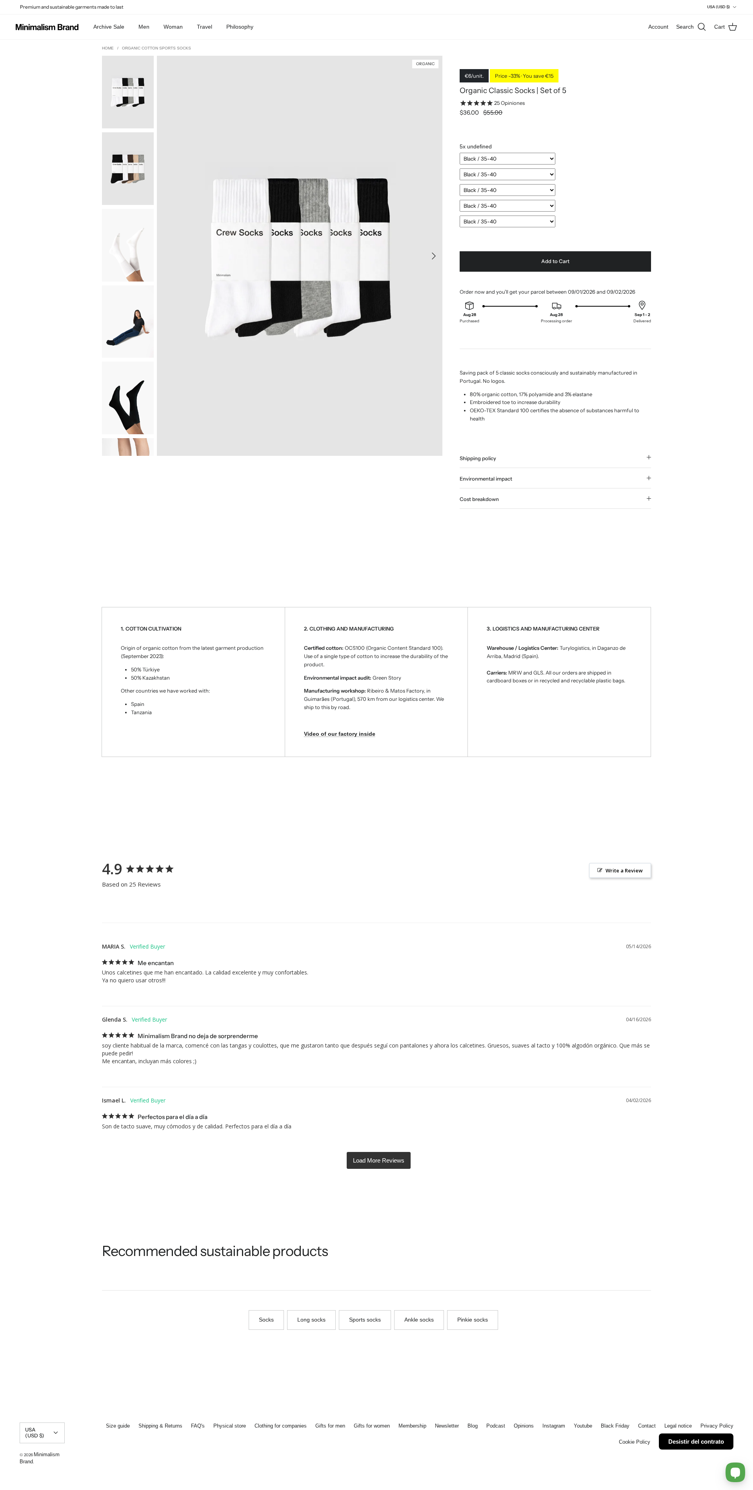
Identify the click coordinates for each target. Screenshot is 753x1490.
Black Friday (615, 1426)
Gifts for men (330, 1426)
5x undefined (476, 146)
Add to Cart (555, 261)
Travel (204, 27)
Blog (472, 1426)
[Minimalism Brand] (47, 27)
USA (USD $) (718, 6)
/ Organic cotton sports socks (154, 48)
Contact (647, 1426)
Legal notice (678, 1426)
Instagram (553, 1426)
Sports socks (365, 1319)
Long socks (311, 1319)
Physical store (229, 1426)
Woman (173, 27)
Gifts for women (372, 1426)
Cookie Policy (634, 1442)
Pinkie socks (472, 1319)
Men (143, 27)
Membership (412, 1426)
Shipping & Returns (160, 1426)
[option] (299, 256)
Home (108, 48)
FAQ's (198, 1426)
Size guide (118, 1426)
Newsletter (447, 1426)
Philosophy (239, 27)
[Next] (433, 256)
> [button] (379, 1160)
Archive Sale (108, 27)
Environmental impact (486, 478)
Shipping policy (478, 458)
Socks (266, 1319)
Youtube (583, 1426)
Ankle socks (419, 1319)
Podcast (495, 1426)
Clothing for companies (281, 1426)
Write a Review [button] (624, 870)
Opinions (524, 1426)
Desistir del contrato (696, 1441)
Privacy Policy (716, 1426)
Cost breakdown (479, 499)
